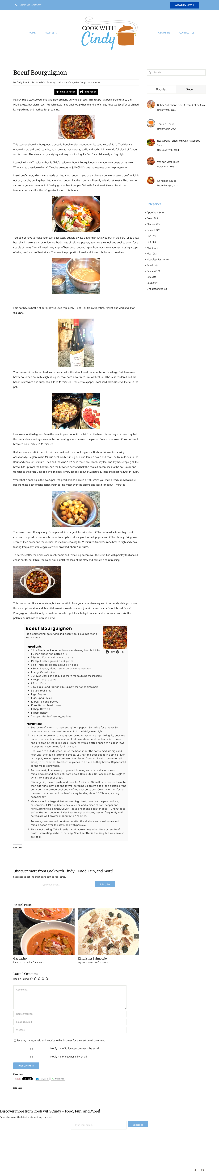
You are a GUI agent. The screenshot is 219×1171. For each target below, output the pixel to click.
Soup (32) (152, 283)
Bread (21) (152, 218)
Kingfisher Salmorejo (108, 931)
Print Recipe (90, 92)
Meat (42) (152, 253)
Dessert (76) (153, 230)
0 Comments (93, 82)
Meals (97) (152, 247)
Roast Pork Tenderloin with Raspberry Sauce (178, 143)
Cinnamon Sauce (166, 181)
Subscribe (105, 884)
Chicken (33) (153, 224)
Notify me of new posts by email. (68, 1056)
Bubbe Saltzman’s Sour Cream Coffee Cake (181, 105)
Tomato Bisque (165, 124)
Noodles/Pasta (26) (158, 259)
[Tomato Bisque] (151, 121)
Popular (161, 89)
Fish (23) (151, 236)
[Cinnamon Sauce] (151, 178)
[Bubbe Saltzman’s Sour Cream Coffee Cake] (151, 102)
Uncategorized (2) (157, 289)
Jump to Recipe (67, 92)
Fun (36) (151, 242)
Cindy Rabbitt (23, 82)
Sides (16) (152, 277)
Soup (82, 82)
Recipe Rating (21, 979)
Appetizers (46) (155, 212)
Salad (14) (152, 265)
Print (112, 651)
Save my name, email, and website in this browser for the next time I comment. (61, 1040)
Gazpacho (44, 931)
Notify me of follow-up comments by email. (74, 1048)
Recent (190, 89)
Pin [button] (121, 651)
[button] (15, 936)
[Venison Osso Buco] (151, 159)
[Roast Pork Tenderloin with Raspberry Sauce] (151, 140)
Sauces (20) (153, 271)
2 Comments (37, 962)
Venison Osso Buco (168, 162)
